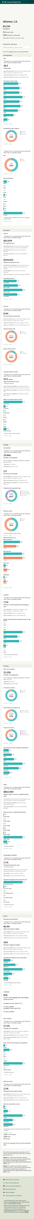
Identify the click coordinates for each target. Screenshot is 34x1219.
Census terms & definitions (13, 1186)
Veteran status (8, 1081)
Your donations (12, 1202)
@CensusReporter (10, 1189)
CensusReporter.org (9, 1210)
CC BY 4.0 (22, 1212)
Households (7, 448)
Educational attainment (10, 919)
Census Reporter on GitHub (13, 1195)
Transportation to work (10, 372)
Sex (4, 155)
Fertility (5, 595)
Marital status (7, 511)
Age (4, 58)
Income (5, 233)
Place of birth (7, 1018)
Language (6, 991)
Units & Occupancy (9, 669)
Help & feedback (10, 1192)
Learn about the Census (12, 1179)
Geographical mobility (10, 855)
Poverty (5, 306)
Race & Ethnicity (8, 178)
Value (5, 784)
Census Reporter (13, 2)
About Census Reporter (12, 1183)
